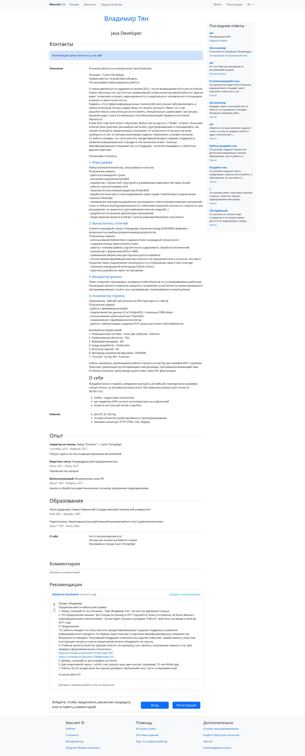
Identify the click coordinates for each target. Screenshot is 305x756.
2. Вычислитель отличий (108, 223)
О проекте (72, 735)
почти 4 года (88, 594)
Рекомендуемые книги (217, 747)
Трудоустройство (111, 4)
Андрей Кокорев (218, 40)
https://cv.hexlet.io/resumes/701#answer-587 (86, 653)
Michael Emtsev (217, 73)
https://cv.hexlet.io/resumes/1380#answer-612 (86, 657)
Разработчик (218, 167)
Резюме (74, 4)
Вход (155, 705)
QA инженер (217, 48)
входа (88, 55)
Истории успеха (146, 728)
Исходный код (74, 741)
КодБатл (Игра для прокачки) (221, 735)
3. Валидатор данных (105, 276)
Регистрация (234, 4)
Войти (217, 4)
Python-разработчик (223, 146)
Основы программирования (221, 728)
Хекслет (208, 741)
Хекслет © (75, 722)
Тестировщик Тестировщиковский (228, 55)
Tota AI (213, 95)
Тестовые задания (147, 735)
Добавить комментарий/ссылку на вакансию (86, 685)
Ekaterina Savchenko (65, 594)
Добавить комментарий (65, 572)
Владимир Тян (126, 18)
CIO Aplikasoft (218, 210)
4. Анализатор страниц (107, 296)
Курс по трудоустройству (151, 741)
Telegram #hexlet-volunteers (83, 747)
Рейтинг (71, 728)
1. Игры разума (100, 162)
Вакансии (90, 4)
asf (211, 33)
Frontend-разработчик (224, 81)
